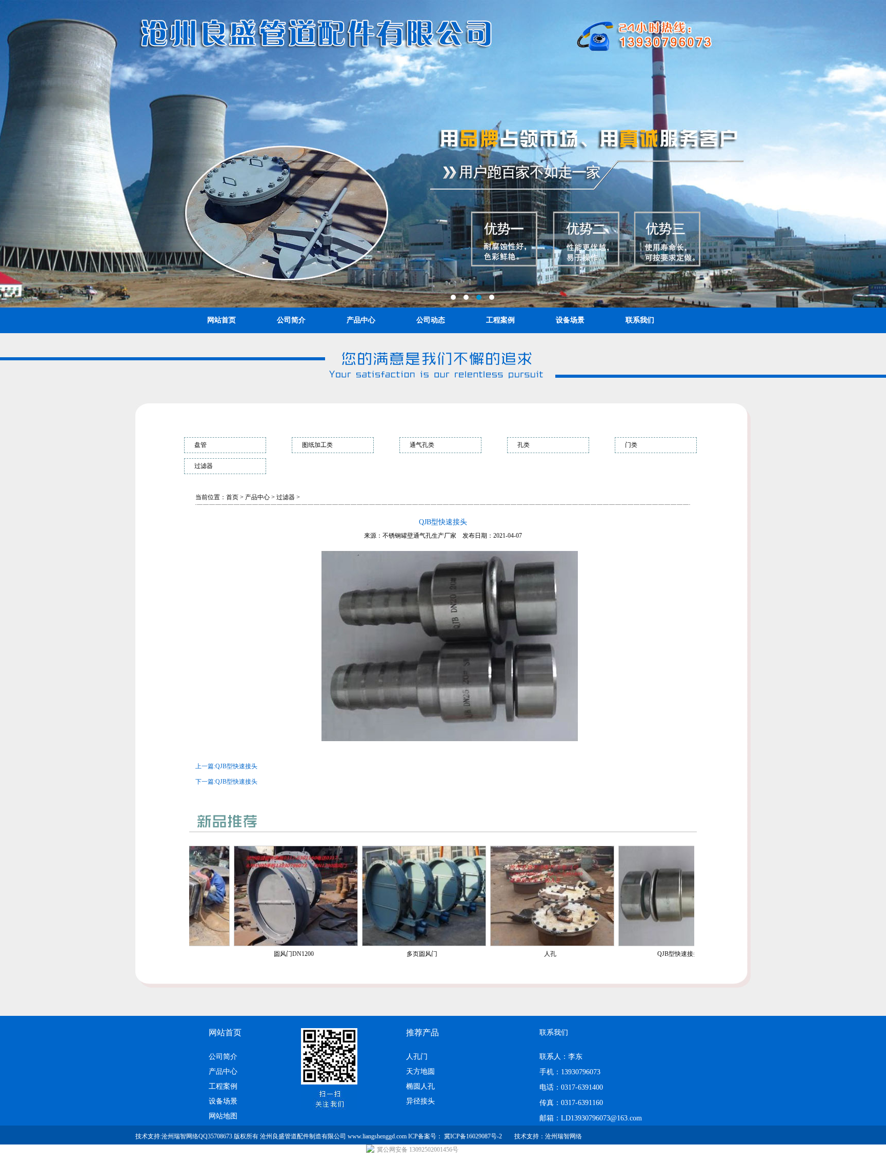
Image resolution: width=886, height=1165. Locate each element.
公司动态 (430, 320)
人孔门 (417, 1056)
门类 (631, 444)
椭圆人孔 (420, 1086)
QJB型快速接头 (236, 766)
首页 (232, 497)
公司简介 (291, 320)
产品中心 (361, 320)
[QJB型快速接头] (553, 944)
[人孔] (424, 944)
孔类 (523, 444)
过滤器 (203, 465)
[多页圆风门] (296, 944)
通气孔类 (422, 444)
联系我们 (640, 320)
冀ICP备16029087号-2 (473, 1136)
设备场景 (570, 320)
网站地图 (223, 1116)
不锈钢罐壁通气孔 (407, 535)
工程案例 (500, 320)
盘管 (200, 444)
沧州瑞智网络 (563, 1136)
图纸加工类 (317, 444)
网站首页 (221, 320)
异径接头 (420, 1101)
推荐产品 (422, 1032)
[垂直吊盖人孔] (681, 944)
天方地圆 (420, 1071)
